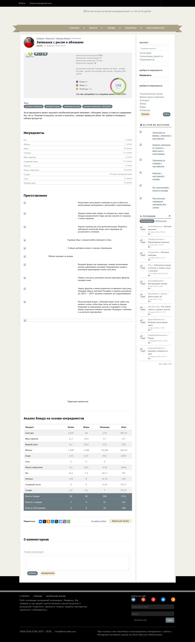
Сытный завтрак (102, 68)
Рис (25, 140)
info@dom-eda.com (65, 631)
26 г (91, 89)
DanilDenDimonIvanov (157, 335)
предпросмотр (47, 573)
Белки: (143, 103)
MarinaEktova (153, 293)
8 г (86, 85)
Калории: (145, 100)
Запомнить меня (140, 620)
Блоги (93, 28)
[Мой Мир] (52, 521)
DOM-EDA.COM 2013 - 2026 (35, 631)
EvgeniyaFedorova (156, 348)
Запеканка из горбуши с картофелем (158, 163)
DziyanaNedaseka (155, 280)
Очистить (145, 114)
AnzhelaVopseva (155, 226)
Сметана (27, 153)
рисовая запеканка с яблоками (97, 106)
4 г (87, 81)
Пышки (151, 338)
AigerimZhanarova (156, 319)
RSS (170, 364)
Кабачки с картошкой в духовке (158, 176)
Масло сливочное (31, 170)
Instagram (165, 3)
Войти (22, 3)
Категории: (146, 53)
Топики (74, 28)
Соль (26, 178)
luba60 (40, 45)
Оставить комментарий (33, 552)
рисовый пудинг (53, 106)
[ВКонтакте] (40, 521)
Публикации (161, 221)
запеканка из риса (72, 106)
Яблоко (27, 144)
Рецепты (130, 28)
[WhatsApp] (68, 521)
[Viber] (64, 521)
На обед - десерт (117, 68)
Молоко (27, 165)
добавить (32, 573)
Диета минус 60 (155, 296)
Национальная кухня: (151, 93)
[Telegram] (60, 521)
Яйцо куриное (30, 157)
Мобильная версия (56, 596)
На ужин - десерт (83, 71)
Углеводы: (145, 110)
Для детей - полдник (112, 71)
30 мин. (99, 60)
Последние (149, 216)
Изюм (26, 148)
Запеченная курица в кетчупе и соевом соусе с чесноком (159, 268)
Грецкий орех (30, 183)
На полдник (97, 71)
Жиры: (143, 106)
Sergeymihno (153, 252)
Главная (40, 38)
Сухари (27, 174)
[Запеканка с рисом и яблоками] (49, 56)
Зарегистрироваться (41, 3)
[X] (44, 521)
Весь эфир (163, 364)
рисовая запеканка (33, 106)
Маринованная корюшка (158, 242)
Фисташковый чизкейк (157, 283)
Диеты (164, 293)
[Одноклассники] (48, 521)
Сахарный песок (31, 161)
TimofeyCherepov (156, 239)
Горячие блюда (63, 38)
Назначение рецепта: (151, 56)
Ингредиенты (155, 28)
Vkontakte (175, 3)
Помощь (38, 596)
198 (118, 85)
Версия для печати (120, 521)
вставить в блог (98, 521)
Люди (111, 28)
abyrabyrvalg (153, 306)
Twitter (170, 3)
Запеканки (76, 38)
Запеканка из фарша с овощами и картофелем (161, 135)
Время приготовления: (152, 97)
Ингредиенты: (147, 59)
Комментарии (147, 221)
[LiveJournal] (56, 521)
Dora (150, 265)
